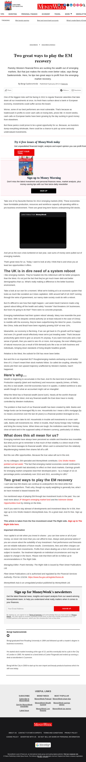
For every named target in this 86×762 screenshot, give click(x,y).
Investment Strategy (48, 44)
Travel (57, 14)
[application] (43, 230)
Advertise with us (28, 739)
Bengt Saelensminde (29, 84)
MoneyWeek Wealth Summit (43, 706)
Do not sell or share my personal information (59, 739)
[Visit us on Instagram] (77, 5)
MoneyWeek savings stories (61, 706)
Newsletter (77, 90)
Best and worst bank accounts (47, 20)
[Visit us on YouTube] (74, 5)
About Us (13, 735)
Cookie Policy (12, 739)
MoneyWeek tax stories (62, 711)
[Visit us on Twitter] (68, 5)
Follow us (66, 90)
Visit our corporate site (71, 756)
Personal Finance (29, 14)
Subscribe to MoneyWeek (24, 702)
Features (64, 84)
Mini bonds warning (22, 20)
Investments (34, 44)
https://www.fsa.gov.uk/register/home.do (46, 577)
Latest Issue (24, 713)
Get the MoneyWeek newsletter (24, 708)
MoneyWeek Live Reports (43, 712)
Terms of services (35, 615)
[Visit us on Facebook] (64, 5)
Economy (46, 14)
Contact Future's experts (30, 735)
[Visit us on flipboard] (81, 5)
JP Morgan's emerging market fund (35, 500)
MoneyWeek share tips (62, 701)
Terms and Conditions (53, 735)
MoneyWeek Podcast (42, 701)
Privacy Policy (71, 735)
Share (9, 90)
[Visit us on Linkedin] (71, 5)
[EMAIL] (9, 635)
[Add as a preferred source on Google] (43, 747)
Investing (13, 14)
